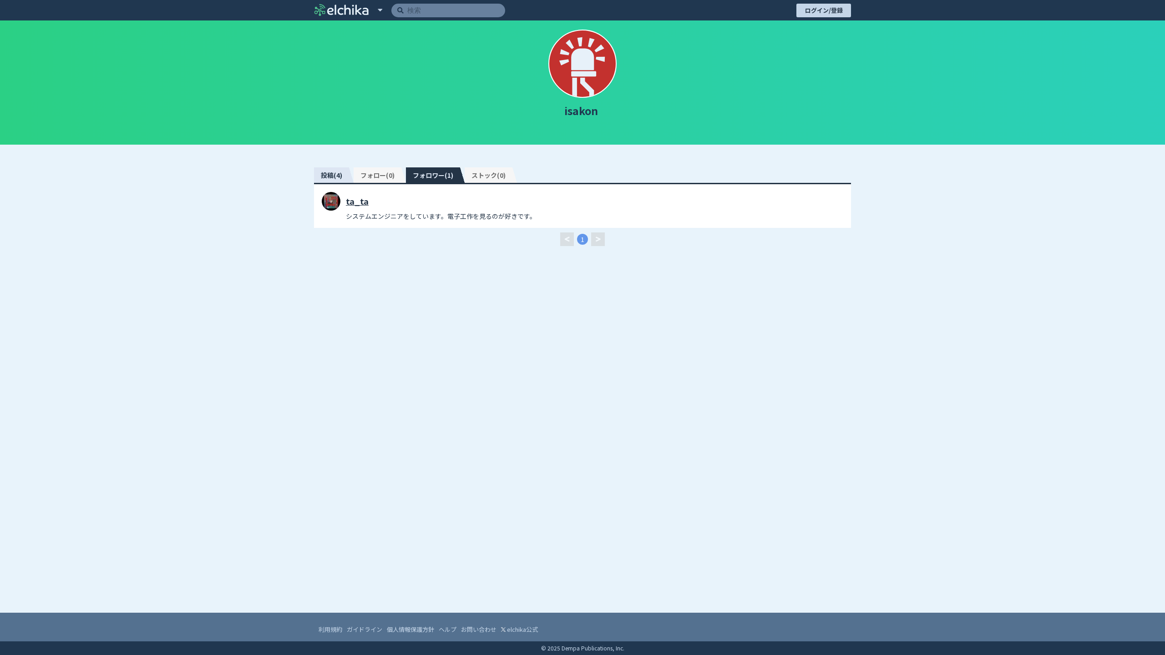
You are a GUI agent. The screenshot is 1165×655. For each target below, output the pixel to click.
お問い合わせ (478, 629)
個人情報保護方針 (410, 629)
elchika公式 (522, 629)
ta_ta (357, 201)
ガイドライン (364, 629)
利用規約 (330, 629)
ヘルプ (447, 629)
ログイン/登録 (824, 10)
